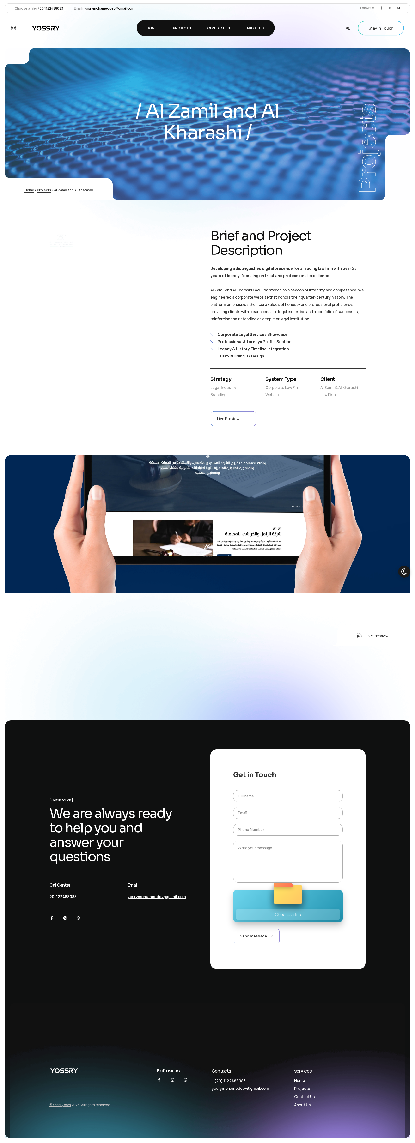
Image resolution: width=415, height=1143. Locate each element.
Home (29, 190)
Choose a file (288, 914)
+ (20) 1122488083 (229, 1080)
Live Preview (377, 636)
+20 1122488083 (50, 8)
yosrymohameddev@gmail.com (109, 8)
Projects (44, 190)
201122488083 (63, 896)
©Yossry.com (60, 1104)
